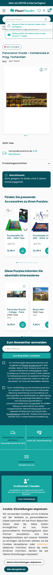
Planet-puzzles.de (30, 365)
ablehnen (42, 544)
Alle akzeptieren (16, 569)
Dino (4, 61)
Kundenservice (13, 414)
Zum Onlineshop (26, 499)
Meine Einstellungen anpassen (24, 562)
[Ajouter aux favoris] (46, 69)
